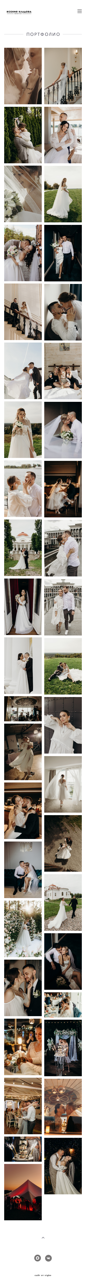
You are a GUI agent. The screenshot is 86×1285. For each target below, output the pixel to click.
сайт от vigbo (43, 1275)
